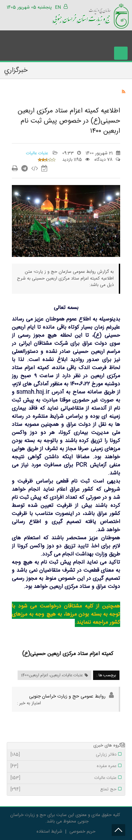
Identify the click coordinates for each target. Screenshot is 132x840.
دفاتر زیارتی (63, 755)
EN (58, 7)
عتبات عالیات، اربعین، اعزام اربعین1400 (52, 675)
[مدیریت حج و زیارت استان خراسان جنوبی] (90, 15)
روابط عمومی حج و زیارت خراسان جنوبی (67, 696)
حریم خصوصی (82, 831)
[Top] (118, 830)
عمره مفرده (63, 766)
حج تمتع (63, 789)
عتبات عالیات (37, 153)
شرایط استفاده (49, 831)
